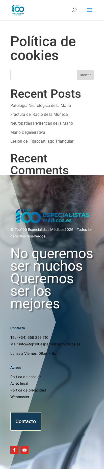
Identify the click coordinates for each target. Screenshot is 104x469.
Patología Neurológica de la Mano (40, 105)
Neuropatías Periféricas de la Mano (41, 123)
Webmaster (19, 397)
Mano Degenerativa (27, 132)
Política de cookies (25, 376)
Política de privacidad (28, 390)
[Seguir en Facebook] (14, 450)
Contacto (25, 421)
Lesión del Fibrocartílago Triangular (41, 141)
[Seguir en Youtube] (24, 450)
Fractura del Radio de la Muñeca (39, 114)
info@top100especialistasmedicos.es (49, 344)
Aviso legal (19, 383)
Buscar (85, 75)
